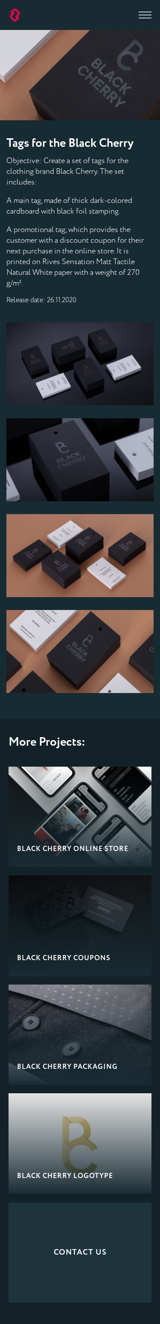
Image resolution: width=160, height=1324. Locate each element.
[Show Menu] (145, 15)
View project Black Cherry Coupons (80, 925)
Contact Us (80, 1252)
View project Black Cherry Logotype (80, 1143)
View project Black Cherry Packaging (80, 1035)
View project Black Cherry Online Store (80, 817)
